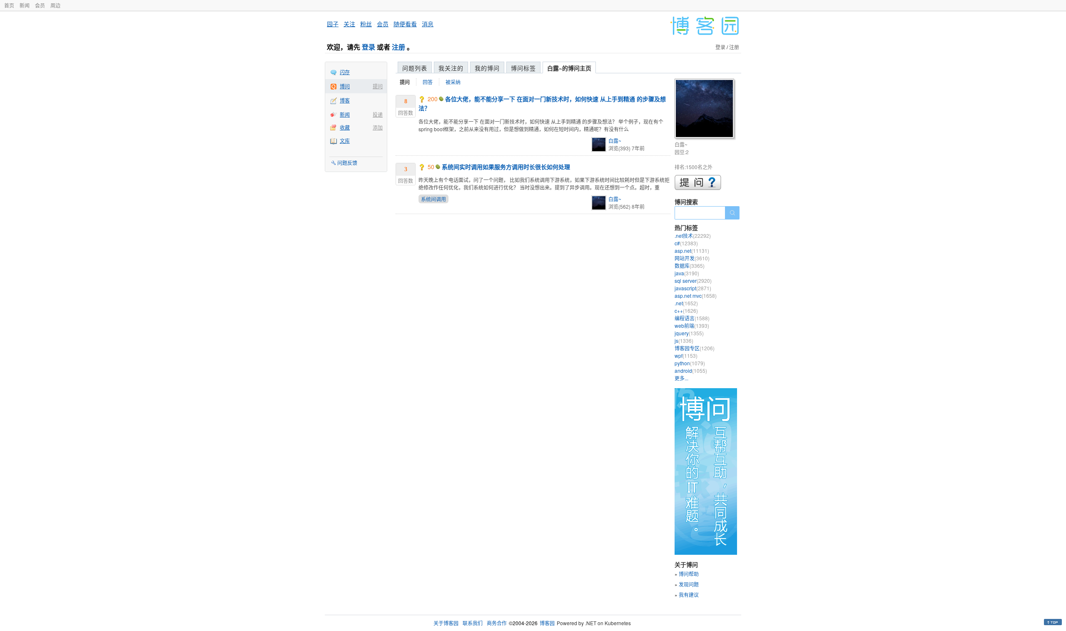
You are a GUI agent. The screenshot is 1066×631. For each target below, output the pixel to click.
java (687, 273)
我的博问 (487, 68)
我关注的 (450, 68)
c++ (686, 310)
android (691, 370)
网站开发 (692, 258)
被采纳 (453, 81)
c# (686, 243)
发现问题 (689, 584)
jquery (689, 333)
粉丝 (366, 24)
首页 (9, 5)
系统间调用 (433, 198)
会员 (40, 5)
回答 (428, 81)
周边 (55, 5)
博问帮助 (689, 573)
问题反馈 (347, 162)
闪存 (345, 71)
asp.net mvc (696, 295)
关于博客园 (445, 622)
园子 (333, 24)
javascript (693, 288)
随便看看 (405, 24)
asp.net (692, 250)
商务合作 (497, 622)
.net (686, 303)
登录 (368, 47)
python (690, 363)
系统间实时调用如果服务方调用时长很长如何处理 (506, 166)
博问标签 (523, 68)
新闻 (25, 5)
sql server (693, 280)
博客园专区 (695, 348)
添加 (378, 127)
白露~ (614, 140)
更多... (681, 378)
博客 (345, 100)
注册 (398, 47)
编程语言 (692, 318)
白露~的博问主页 (569, 68)
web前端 (692, 325)
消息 (427, 24)
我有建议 (689, 594)
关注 (349, 24)
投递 (378, 114)
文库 (345, 140)
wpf (686, 355)
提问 (378, 86)
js (684, 340)
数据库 (690, 265)
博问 (345, 86)
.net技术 (693, 235)
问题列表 (414, 68)
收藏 (345, 127)
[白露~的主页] (706, 110)
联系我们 (473, 622)
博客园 (547, 622)
